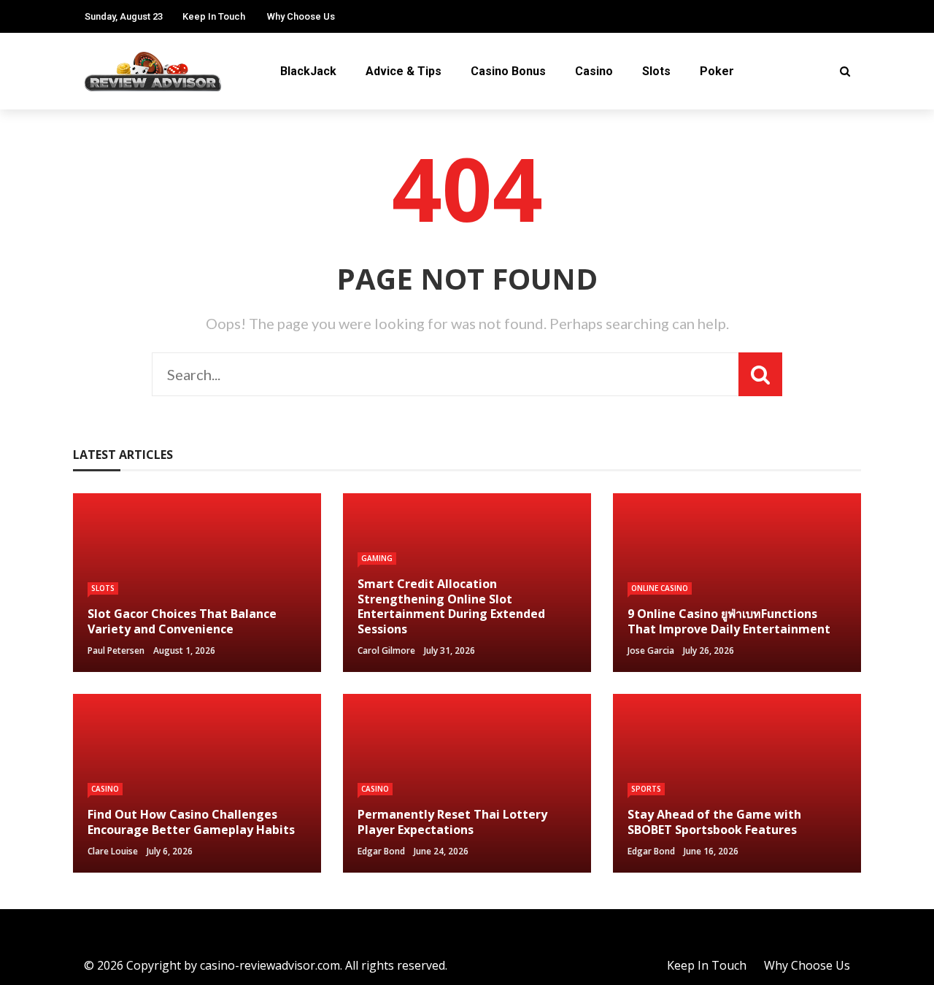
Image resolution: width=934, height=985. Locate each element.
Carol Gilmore (386, 650)
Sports (646, 789)
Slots (656, 71)
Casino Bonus (508, 71)
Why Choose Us (301, 16)
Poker (717, 71)
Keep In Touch (213, 16)
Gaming (377, 558)
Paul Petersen (116, 650)
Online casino (659, 588)
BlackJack (308, 71)
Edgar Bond (381, 851)
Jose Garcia (651, 650)
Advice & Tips (403, 71)
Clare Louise (113, 851)
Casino (594, 71)
